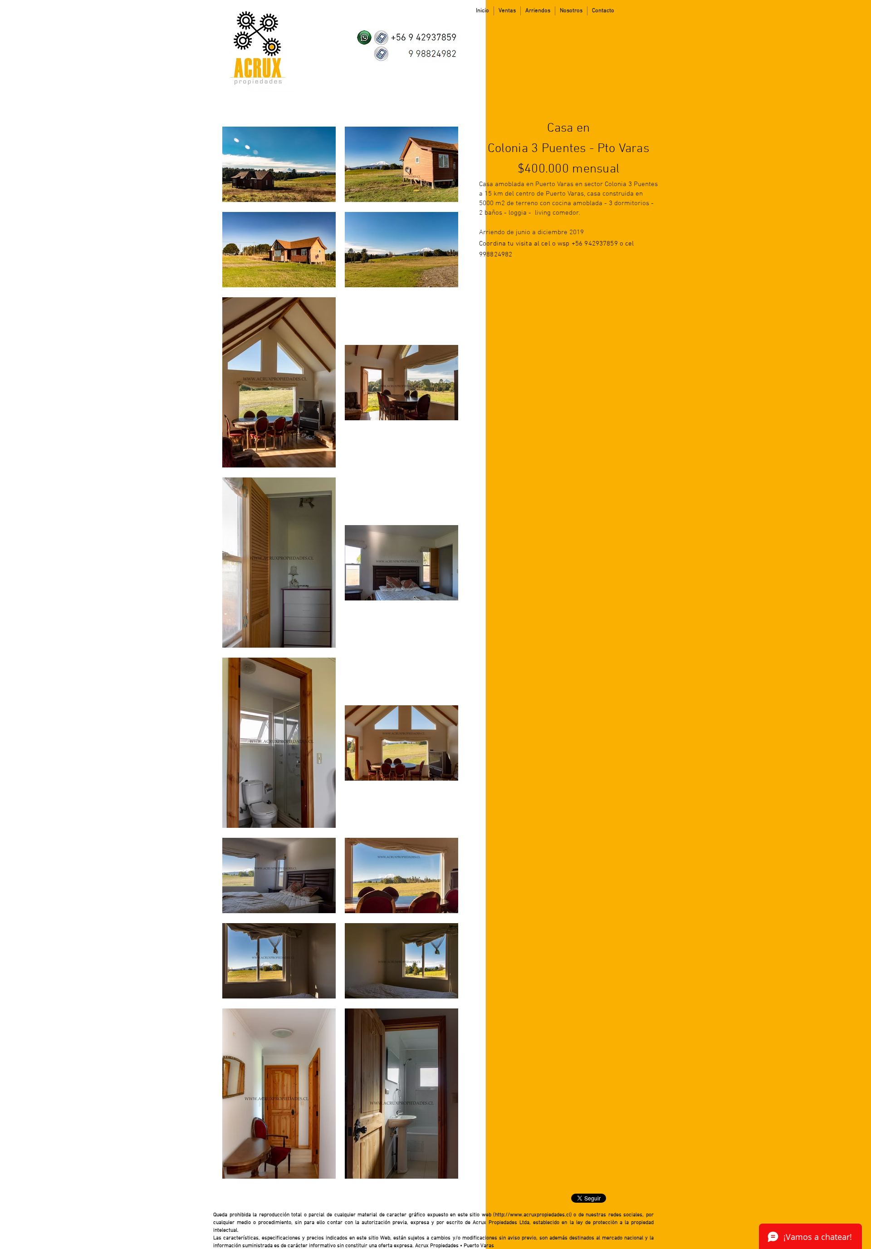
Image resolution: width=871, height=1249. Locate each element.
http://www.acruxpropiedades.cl (532, 1215)
